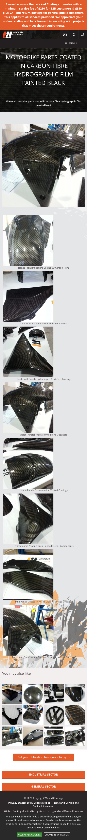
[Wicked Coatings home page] (10, 35)
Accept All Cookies (29, 834)
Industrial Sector (43, 774)
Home (9, 101)
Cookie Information (57, 834)
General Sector (43, 786)
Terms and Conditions (65, 802)
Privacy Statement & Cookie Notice (29, 802)
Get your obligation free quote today (42, 757)
